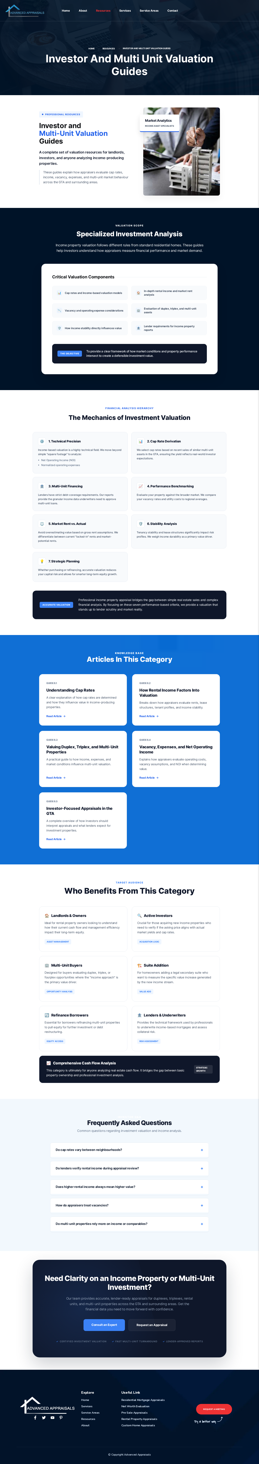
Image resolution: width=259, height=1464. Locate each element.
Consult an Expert (104, 1325)
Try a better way (205, 1421)
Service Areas (149, 10)
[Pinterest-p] (61, 1418)
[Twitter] (44, 1418)
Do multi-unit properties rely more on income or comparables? (101, 1224)
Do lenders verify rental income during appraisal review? (97, 1168)
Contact (172, 10)
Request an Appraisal (152, 1325)
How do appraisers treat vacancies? (82, 1205)
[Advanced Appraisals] (24, 10)
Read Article (56, 716)
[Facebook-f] (35, 1418)
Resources (103, 10)
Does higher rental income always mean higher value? (95, 1187)
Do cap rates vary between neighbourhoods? (89, 1150)
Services (125, 10)
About (83, 10)
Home (66, 10)
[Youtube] (52, 1418)
